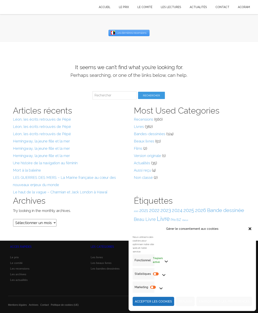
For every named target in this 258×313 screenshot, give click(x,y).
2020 (136, 211)
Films (138, 148)
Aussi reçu (142, 170)
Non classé (143, 177)
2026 (200, 210)
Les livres (97, 257)
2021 (143, 210)
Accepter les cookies (153, 301)
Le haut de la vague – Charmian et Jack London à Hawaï (60, 192)
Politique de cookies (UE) (65, 305)
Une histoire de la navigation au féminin (45, 163)
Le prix (14, 257)
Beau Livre (145, 219)
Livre (163, 218)
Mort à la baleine (27, 170)
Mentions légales (17, 305)
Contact (44, 305)
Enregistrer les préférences (224, 301)
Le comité (16, 263)
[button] (250, 229)
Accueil (104, 7)
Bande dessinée (225, 210)
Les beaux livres (101, 263)
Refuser (185, 301)
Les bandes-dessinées (105, 268)
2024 (177, 210)
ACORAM (244, 7)
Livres (139, 126)
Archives (33, 305)
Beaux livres (144, 141)
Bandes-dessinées (149, 134)
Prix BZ (176, 220)
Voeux (185, 220)
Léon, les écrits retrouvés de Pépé (42, 119)
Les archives (18, 274)
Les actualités (19, 279)
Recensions (143, 119)
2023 (165, 210)
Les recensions (19, 268)
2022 (154, 210)
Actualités (142, 163)
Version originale (147, 156)
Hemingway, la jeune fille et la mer (41, 141)
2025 (188, 210)
